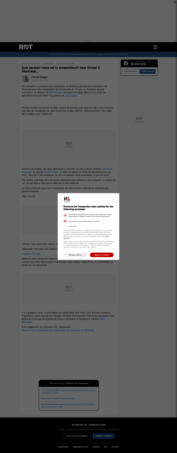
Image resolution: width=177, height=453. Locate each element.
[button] (88, 226)
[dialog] (88, 226)
